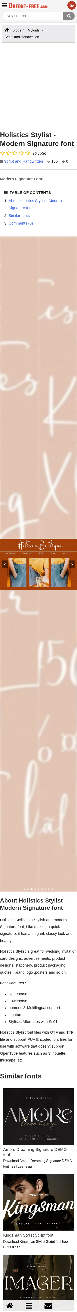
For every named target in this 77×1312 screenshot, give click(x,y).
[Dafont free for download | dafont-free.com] (28, 5)
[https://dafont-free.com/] (6, 30)
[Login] (71, 5)
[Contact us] (48, 1306)
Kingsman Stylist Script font (28, 1235)
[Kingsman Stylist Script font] (38, 1202)
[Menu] (28, 1306)
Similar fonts (19, 215)
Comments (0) (21, 223)
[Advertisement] (38, 85)
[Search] (69, 16)
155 (54, 161)
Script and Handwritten (23, 161)
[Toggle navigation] (4, 5)
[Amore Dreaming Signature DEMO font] (38, 1116)
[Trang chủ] (9, 1306)
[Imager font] (38, 1283)
